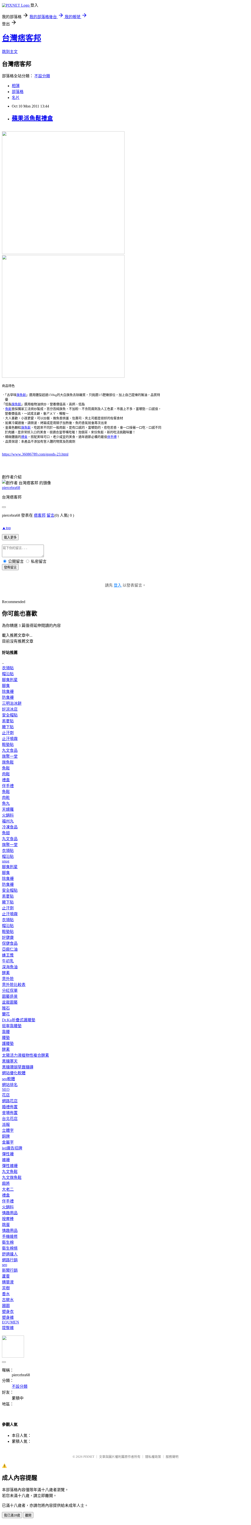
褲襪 (6, 1160)
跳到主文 (10, 52)
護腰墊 (8, 1043)
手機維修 (10, 1236)
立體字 (8, 1130)
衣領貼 (8, 668)
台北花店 (10, 1119)
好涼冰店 (10, 709)
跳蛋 (6, 1225)
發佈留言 (10, 567)
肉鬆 (6, 774)
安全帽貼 (10, 715)
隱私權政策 (153, 1456)
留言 (50, 515)
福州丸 (8, 821)
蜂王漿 (8, 955)
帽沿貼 (8, 674)
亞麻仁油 (10, 949)
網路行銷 (10, 1260)
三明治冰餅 (12, 703)
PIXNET (88, 1456)
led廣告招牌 (12, 1148)
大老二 (8, 1189)
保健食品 (10, 943)
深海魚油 (10, 967)
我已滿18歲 (12, 1515)
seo (4, 1265)
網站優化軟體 (13, 1073)
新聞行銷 (10, 1270)
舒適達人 (10, 1254)
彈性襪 (8, 1154)
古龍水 (8, 1300)
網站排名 (10, 1085)
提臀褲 (8, 1328)
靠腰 (6, 1032)
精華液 (8, 1282)
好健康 (8, 937)
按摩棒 (8, 1219)
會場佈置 (10, 1113)
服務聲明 (172, 1456)
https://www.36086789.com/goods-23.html (35, 454)
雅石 (6, 1008)
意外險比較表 (13, 985)
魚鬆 (8, 409)
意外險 (8, 979)
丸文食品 (10, 750)
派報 (6, 1124)
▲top (6, 528)
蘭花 (6, 1014)
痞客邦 (40, 515)
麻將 (6, 1183)
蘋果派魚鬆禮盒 (32, 118)
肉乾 (6, 798)
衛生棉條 (10, 1248)
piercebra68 (11, 488)
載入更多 (10, 537)
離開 (28, 1515)
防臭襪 (8, 697)
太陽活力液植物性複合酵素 (25, 1055)
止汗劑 (8, 733)
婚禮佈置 (10, 1107)
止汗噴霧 (10, 739)
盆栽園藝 (10, 1002)
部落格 (18, 92)
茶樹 (6, 1288)
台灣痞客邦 (21, 38)
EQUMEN (10, 1322)
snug (5, 861)
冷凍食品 (10, 827)
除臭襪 (8, 691)
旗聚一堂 (10, 756)
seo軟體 (8, 1079)
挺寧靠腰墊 (12, 1026)
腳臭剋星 (10, 680)
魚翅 (6, 833)
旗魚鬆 (21, 395)
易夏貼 (8, 721)
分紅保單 (10, 990)
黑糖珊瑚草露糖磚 (17, 1067)
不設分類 (42, 76)
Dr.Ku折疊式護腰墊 (18, 1020)
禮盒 (24, 437)
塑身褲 (8, 1317)
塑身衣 (8, 1311)
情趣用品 (10, 1213)
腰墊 (6, 1038)
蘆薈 (6, 1276)
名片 (16, 97)
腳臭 (6, 686)
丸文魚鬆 (10, 1172)
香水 (6, 1294)
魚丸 (6, 803)
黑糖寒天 (10, 1061)
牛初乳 (8, 961)
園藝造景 (10, 996)
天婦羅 (8, 809)
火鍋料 (8, 815)
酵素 (6, 973)
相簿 (16, 86)
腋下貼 (8, 727)
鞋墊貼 (8, 744)
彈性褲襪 (10, 1166)
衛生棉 (8, 1242)
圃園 (6, 1306)
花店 (6, 1095)
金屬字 (8, 1142)
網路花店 (10, 1101)
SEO (6, 1089)
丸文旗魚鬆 (12, 1177)
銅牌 (6, 1136)
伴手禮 (112, 437)
